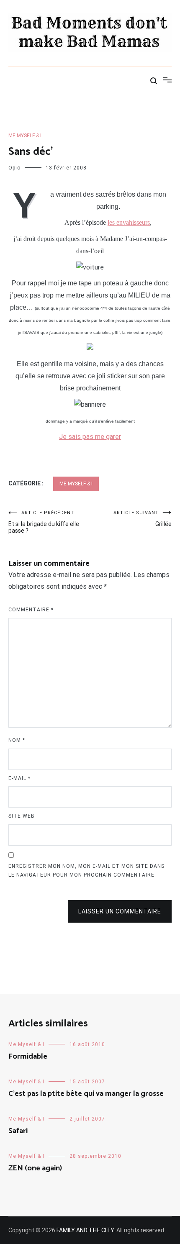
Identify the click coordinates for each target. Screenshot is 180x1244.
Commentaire (31, 610)
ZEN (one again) (35, 1168)
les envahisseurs (129, 222)
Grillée (142, 518)
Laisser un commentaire (119, 911)
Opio (14, 168)
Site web (21, 816)
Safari (18, 1131)
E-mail (19, 778)
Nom (16, 740)
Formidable (27, 1056)
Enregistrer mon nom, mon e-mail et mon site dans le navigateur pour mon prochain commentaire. (86, 870)
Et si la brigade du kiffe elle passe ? (43, 522)
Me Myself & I (24, 136)
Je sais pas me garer (90, 437)
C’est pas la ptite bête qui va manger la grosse (86, 1094)
